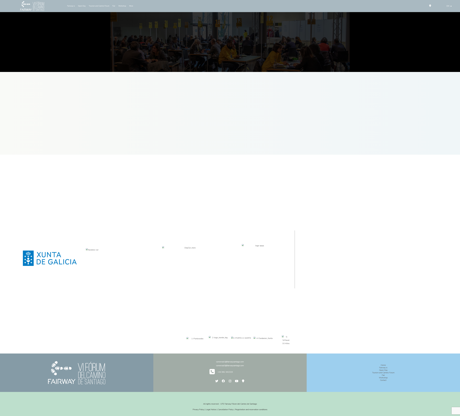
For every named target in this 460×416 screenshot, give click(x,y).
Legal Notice (211, 409)
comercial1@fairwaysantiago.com (230, 361)
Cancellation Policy (225, 409)
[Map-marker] (243, 381)
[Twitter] (217, 381)
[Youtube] (237, 381)
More (131, 6)
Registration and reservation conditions (251, 409)
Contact (383, 380)
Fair (113, 6)
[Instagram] (230, 381)
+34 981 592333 (225, 372)
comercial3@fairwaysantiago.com (230, 365)
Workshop (122, 6)
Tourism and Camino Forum (99, 6)
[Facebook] (223, 381)
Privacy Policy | (199, 409)
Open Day (82, 6)
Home (383, 365)
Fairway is (71, 6)
